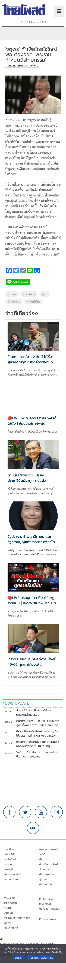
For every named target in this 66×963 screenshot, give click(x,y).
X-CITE (8, 908)
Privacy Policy (47, 919)
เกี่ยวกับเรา (45, 904)
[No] (61, 953)
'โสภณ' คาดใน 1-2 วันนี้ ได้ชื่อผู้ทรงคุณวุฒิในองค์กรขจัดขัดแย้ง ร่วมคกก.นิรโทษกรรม (30, 362)
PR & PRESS (46, 899)
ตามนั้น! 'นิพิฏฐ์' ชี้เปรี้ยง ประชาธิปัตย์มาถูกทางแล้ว (27, 478)
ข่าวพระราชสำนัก (13, 874)
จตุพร (45, 294)
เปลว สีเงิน (10, 854)
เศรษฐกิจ (9, 869)
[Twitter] (25, 812)
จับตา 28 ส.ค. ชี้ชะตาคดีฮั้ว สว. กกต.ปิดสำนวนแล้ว (35, 712)
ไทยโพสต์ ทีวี (11, 928)
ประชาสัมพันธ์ (46, 874)
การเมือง (12, 294)
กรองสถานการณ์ (48, 849)
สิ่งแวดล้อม (45, 884)
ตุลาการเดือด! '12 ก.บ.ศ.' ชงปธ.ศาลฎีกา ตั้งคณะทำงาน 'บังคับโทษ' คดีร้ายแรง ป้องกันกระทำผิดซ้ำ (37, 723)
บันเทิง (7, 923)
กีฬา (41, 859)
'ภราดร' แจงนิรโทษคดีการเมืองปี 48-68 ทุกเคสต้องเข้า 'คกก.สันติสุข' (32, 664)
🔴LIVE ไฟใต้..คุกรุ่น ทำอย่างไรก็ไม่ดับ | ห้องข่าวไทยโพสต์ (32, 420)
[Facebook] (9, 812)
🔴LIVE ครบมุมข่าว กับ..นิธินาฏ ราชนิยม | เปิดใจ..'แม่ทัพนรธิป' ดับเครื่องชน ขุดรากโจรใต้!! (33, 603)
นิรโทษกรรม (14, 301)
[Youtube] (41, 812)
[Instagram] (56, 812)
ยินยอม (18, 957)
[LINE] (33, 828)
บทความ (8, 864)
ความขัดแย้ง (29, 294)
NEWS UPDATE (16, 703)
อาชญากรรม (10, 903)
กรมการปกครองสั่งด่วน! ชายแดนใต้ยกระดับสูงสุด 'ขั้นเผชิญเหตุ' (38, 744)
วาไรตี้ (42, 854)
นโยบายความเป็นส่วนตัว (40, 957)
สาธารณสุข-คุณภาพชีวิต (17, 918)
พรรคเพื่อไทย (33, 301)
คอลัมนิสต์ (10, 859)
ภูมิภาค (43, 879)
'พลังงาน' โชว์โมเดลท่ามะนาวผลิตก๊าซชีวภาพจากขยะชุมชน (38, 754)
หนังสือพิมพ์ (11, 879)
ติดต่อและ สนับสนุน (49, 909)
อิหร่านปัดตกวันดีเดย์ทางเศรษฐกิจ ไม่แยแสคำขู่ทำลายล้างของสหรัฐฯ (37, 733)
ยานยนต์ (8, 913)
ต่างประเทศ (10, 898)
